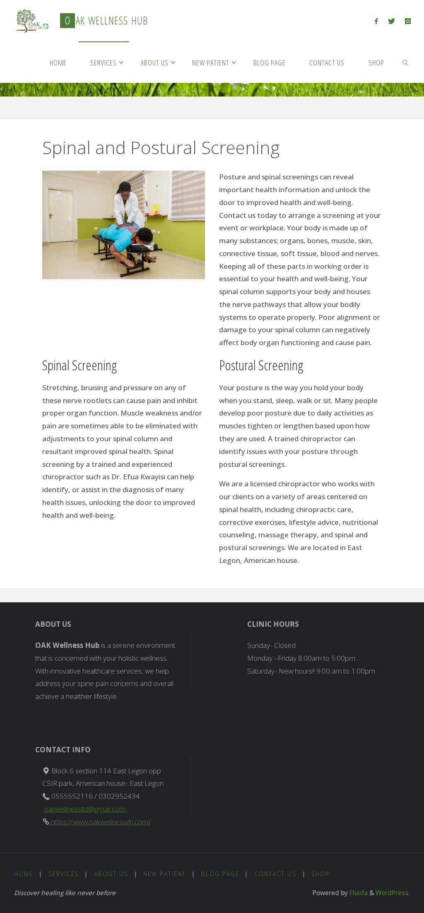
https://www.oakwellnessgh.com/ (100, 821)
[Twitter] (391, 21)
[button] (30, 21)
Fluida (358, 893)
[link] (405, 62)
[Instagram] (408, 21)
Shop (320, 874)
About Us (111, 874)
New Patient (164, 874)
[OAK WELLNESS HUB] (30, 20)
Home (23, 874)
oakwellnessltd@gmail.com (85, 809)
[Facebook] (376, 21)
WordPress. (393, 893)
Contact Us (275, 874)
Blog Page (220, 874)
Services (63, 874)
